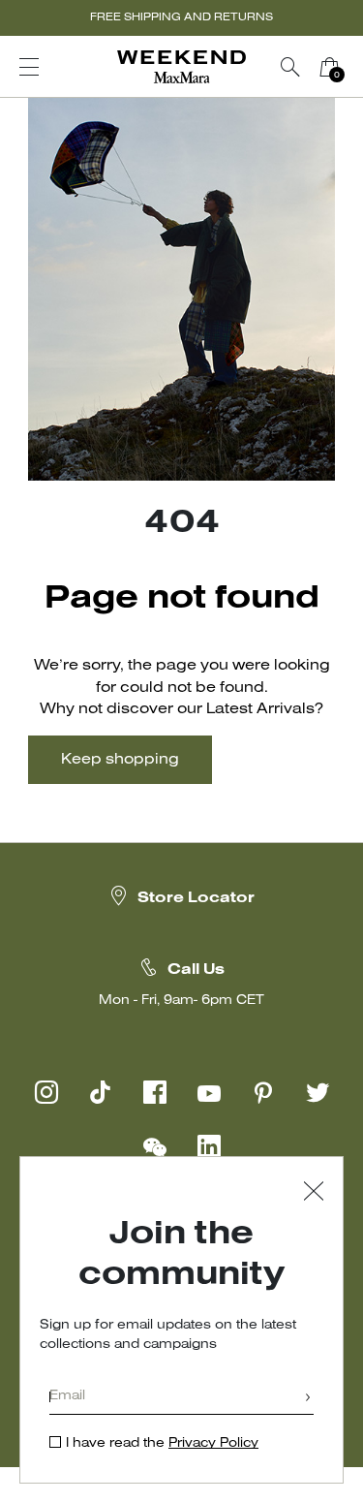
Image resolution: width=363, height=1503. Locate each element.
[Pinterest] (263, 1092)
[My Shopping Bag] (329, 67)
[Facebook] (154, 1092)
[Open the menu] (29, 67)
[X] (317, 1092)
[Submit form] (308, 1399)
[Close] (313, 1193)
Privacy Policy (213, 1443)
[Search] (290, 67)
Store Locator (196, 898)
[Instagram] (46, 1092)
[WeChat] (154, 1146)
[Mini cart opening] (356, 67)
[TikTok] (100, 1092)
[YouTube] (209, 1092)
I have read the (162, 1443)
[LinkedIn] (209, 1146)
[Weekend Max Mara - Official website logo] (182, 67)
